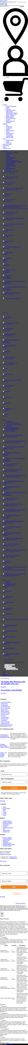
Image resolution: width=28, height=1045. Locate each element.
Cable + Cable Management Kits (13, 424)
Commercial (9, 128)
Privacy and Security (20, 903)
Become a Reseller (7, 837)
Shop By (5, 123)
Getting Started (4, 705)
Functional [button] (2, 1004)
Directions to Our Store (5, 854)
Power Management (10, 118)
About (4, 807)
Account (5, 826)
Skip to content (3, 0)
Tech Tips (3, 715)
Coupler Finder (9, 136)
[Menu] (3, 102)
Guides (7, 141)
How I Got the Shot (5, 708)
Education (8, 581)
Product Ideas (6, 831)
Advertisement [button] (3, 1027)
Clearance (8, 122)
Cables (7, 107)
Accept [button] (18, 910)
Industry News (4, 709)
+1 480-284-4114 (13, 858)
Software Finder (10, 137)
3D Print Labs (9, 153)
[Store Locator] (15, 44)
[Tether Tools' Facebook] (1, 897)
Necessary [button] (2, 935)
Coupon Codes (6, 830)
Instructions (5, 825)
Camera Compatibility (6, 702)
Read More (3, 687)
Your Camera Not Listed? (11, 669)
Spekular (8, 1044)
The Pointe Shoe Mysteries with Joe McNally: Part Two (13, 683)
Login (7, 77)
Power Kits (8, 425)
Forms (4, 815)
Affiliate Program (7, 843)
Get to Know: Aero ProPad (11, 690)
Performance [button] (3, 1011)
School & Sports (10, 133)
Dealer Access (6, 840)
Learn (4, 138)
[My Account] (15, 75)
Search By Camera (8, 659)
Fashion (8, 129)
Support (5, 674)
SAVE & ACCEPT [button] (4, 1043)
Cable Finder (9, 134)
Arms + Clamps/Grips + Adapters (14, 161)
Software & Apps (5, 714)
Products (5, 104)
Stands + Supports (10, 163)
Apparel (8, 119)
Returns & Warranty (7, 822)
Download (14, 788)
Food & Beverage (10, 130)
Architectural (9, 126)
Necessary (4, 937)
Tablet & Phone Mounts (11, 113)
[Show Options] (26, 782)
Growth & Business (5, 706)
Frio (12, 1044)
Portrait (7, 132)
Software (8, 109)
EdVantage (5, 841)
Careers (5, 813)
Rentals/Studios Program (9, 844)
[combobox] (13, 782)
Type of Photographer (7, 779)
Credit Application (7, 839)
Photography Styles (5, 712)
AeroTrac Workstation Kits (12, 422)
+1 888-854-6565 (13, 857)
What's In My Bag (5, 721)
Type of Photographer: (7, 878)
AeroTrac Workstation (11, 106)
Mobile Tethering (5, 711)
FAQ (4, 829)
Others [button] (1, 1035)
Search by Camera (7, 144)
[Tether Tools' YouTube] (4, 897)
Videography (4, 720)
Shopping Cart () (7, 148)
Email (2, 771)
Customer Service (7, 821)
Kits (7, 125)
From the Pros (4, 703)
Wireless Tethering (5, 723)
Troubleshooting (5, 718)
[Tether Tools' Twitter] (3, 897)
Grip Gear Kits (9, 426)
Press (4, 811)
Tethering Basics (10, 140)
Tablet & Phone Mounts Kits (12, 428)
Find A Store (6, 145)
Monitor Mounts (10, 117)
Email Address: (5, 870)
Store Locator (3, 861)
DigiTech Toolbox (7, 676)
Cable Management (10, 110)
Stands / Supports (10, 115)
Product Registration (8, 827)
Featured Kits (9, 421)
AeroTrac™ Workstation (12, 152)
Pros (4, 673)
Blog (4, 671)
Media (4, 809)
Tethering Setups (5, 717)
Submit (14, 887)
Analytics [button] (2, 1018)
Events (7, 582)
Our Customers (6, 808)
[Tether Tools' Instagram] (0, 897)
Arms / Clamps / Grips (11, 114)
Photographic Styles (10, 583)
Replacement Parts (10, 121)
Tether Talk (8, 142)
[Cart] (15, 101)
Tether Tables (9, 111)
